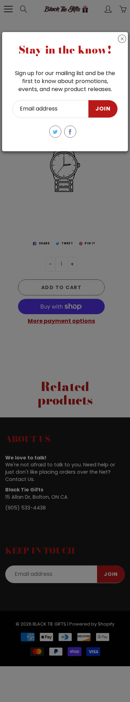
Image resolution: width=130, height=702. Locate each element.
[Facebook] (70, 131)
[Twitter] (55, 131)
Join (103, 109)
